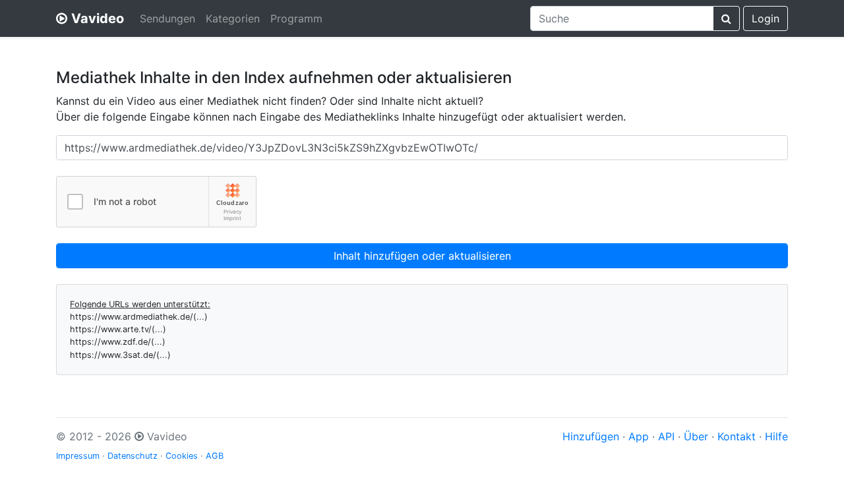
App (638, 436)
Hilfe (776, 436)
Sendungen (167, 18)
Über (696, 436)
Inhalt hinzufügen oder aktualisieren (422, 255)
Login (765, 18)
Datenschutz (132, 456)
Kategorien (233, 18)
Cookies (182, 456)
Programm (296, 18)
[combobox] (621, 18)
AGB (215, 456)
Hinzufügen (590, 436)
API (666, 436)
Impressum (78, 456)
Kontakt (736, 436)
